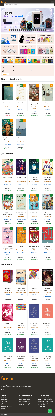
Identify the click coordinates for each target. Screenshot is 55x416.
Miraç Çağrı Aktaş (21, 219)
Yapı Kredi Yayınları (8, 107)
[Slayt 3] (13, 30)
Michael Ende (20, 252)
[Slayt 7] (21, 30)
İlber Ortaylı (47, 219)
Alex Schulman (21, 144)
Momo (21, 246)
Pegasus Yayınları (21, 250)
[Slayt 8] (23, 30)
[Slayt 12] (31, 30)
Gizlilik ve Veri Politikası (24, 399)
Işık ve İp (20, 103)
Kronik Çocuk (47, 216)
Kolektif (8, 294)
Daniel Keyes (47, 252)
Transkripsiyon (7, 103)
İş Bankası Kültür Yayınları (34, 107)
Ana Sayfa (3, 398)
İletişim (3, 408)
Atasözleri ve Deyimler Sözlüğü (21, 358)
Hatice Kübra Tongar (47, 184)
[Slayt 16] (39, 30)
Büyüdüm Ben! (7, 178)
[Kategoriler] (2, 4)
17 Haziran (21, 138)
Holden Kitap (47, 107)
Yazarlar (3, 404)
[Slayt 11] (29, 30)
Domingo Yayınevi (21, 181)
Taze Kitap (7, 216)
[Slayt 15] (37, 30)
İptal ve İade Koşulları (24, 404)
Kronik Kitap (8, 141)
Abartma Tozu (34, 213)
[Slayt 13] (33, 30)
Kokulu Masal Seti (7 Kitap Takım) (7, 290)
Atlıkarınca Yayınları (34, 292)
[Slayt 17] (41, 30)
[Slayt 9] (25, 30)
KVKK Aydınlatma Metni (25, 398)
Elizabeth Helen (47, 296)
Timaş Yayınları (21, 141)
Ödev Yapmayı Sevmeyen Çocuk (47, 179)
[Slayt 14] (35, 30)
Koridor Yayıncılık (47, 250)
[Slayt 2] (11, 30)
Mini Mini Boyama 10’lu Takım (21, 325)
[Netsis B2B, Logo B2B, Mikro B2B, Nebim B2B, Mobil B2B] (27, 414)
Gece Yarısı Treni (21, 178)
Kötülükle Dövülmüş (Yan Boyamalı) (47, 290)
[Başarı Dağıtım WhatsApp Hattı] (50, 411)
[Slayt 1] (9, 30)
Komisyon (20, 329)
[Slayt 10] (27, 30)
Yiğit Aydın (8, 144)
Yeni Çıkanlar (4, 399)
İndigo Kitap (21, 216)
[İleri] (50, 20)
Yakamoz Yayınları (7, 292)
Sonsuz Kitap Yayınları (47, 293)
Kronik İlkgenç (7, 181)
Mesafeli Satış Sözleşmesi (25, 403)
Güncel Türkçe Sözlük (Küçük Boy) (34, 358)
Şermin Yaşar (7, 184)
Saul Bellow (47, 109)
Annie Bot (8, 323)
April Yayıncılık (21, 107)
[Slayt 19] (45, 30)
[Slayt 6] (19, 30)
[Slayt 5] (17, 30)
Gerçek (47, 103)
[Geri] (3, 20)
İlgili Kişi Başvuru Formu (25, 401)
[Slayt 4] (15, 30)
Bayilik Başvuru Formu (6, 406)
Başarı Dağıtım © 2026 (7, 385)
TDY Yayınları (34, 327)
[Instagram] (4, 389)
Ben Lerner (8, 109)
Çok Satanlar (4, 401)
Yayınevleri (3, 403)
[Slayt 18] (43, 30)
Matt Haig (20, 184)
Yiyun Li (34, 111)
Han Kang (20, 109)
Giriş (52, 2)
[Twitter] (1, 389)
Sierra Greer (8, 329)
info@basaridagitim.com (16, 383)
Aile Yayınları (47, 181)
